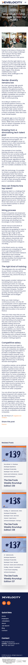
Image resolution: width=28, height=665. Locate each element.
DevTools (16, 471)
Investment (17, 567)
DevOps (16, 562)
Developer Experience (10, 466)
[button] (25, 2)
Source (4, 424)
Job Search (5, 626)
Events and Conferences (10, 474)
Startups (18, 520)
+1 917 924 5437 (9, 645)
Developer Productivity (10, 469)
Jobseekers (5, 621)
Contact (4, 630)
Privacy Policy (24, 661)
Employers (5, 619)
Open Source (12, 518)
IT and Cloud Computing (10, 569)
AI (11, 464)
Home (4, 616)
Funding (6, 511)
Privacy (9, 657)
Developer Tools (8, 471)
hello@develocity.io (8, 642)
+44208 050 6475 (13, 644)
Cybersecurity (14, 511)
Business (15, 464)
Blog (3, 628)
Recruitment (7, 464)
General (14, 10)
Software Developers (9, 476)
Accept (19, 661)
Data (20, 511)
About (4, 623)
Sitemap (4, 657)
